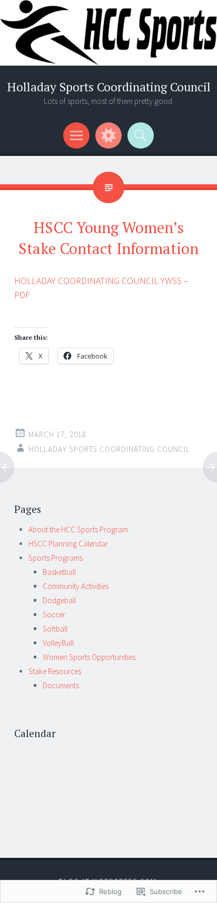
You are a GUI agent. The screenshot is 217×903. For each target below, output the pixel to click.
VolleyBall (58, 643)
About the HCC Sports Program (78, 529)
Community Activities (75, 586)
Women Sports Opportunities (89, 657)
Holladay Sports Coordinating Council (109, 87)
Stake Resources (54, 671)
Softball (55, 629)
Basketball (59, 572)
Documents (61, 685)
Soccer (54, 615)
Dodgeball (59, 600)
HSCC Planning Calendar (68, 544)
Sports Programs (55, 558)
